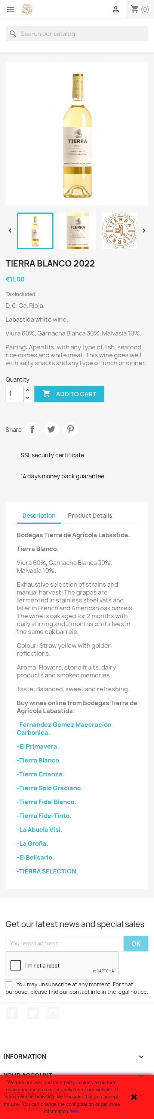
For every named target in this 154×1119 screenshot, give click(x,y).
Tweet (51, 429)
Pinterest (70, 429)
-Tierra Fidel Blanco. (46, 802)
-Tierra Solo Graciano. (50, 788)
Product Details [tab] (90, 516)
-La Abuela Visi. (39, 829)
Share (32, 429)
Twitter (33, 1013)
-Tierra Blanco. (39, 760)
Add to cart (69, 393)
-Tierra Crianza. (40, 774)
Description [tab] (39, 516)
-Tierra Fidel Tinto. (44, 816)
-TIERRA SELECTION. (47, 871)
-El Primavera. (38, 746)
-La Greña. (32, 843)
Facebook (12, 1013)
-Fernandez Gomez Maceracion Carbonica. (64, 729)
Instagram (53, 1013)
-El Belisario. (35, 857)
